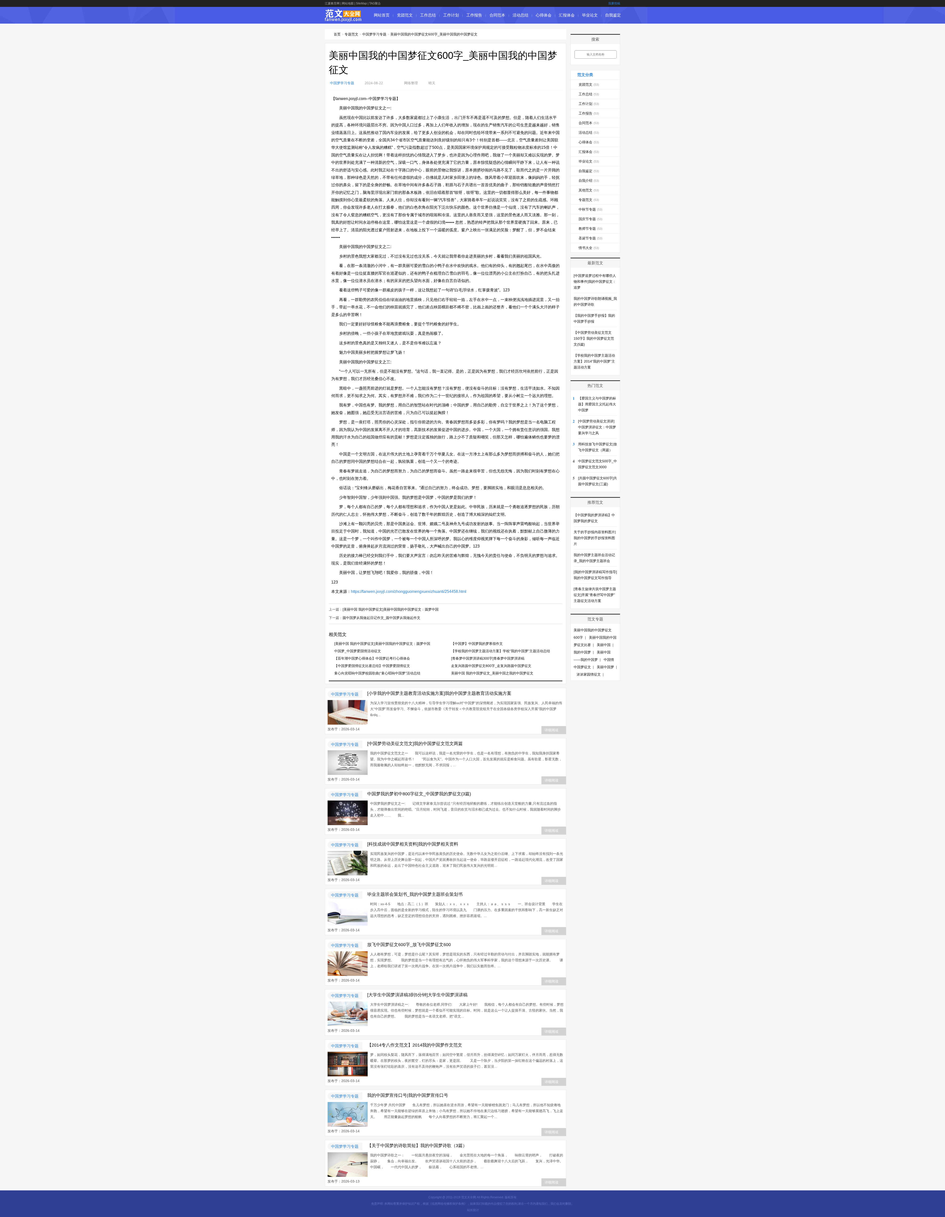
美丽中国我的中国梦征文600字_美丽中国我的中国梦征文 (433, 34)
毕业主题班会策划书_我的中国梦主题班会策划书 (415, 894)
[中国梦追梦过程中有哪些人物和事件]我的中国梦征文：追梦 (595, 281)
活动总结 (520, 15)
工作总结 (428, 15)
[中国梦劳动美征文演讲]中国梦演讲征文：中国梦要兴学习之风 (597, 427)
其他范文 (589, 190)
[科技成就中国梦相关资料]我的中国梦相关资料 (412, 844)
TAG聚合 (375, 3)
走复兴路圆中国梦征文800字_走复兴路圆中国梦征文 (491, 666)
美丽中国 (604, 645)
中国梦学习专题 (374, 34)
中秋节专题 (590, 209)
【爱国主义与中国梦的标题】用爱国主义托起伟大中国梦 (597, 404)
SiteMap (361, 3)
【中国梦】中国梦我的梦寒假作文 (477, 644)
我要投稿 (614, 3)
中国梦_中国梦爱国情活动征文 (357, 651)
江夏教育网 (332, 3)
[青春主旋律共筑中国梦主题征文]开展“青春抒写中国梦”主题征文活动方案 (595, 595)
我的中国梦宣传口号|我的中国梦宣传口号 (407, 1095)
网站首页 (382, 15)
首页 (337, 34)
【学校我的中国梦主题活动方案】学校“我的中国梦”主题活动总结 (500, 651)
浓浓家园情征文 (589, 674)
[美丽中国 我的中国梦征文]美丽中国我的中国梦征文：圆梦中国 (391, 609)
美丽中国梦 (605, 667)
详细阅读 (551, 730)
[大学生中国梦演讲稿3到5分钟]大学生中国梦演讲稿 (417, 994)
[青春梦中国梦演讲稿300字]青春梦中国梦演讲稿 (487, 658)
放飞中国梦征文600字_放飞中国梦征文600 (409, 944)
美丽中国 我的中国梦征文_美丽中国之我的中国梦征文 (492, 673)
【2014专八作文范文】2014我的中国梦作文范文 (414, 1045)
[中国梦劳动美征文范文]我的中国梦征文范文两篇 (415, 743)
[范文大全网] (343, 19)
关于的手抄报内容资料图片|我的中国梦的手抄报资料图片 (595, 538)
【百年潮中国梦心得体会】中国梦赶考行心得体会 (372, 658)
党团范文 (405, 15)
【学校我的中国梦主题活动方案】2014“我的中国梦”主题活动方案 (594, 361)
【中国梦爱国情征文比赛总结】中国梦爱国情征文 (372, 666)
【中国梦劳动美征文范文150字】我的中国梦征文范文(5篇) (594, 338)
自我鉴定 (613, 15)
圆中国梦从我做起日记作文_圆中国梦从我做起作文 (381, 618)
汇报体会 (567, 15)
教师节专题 (590, 229)
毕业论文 (590, 15)
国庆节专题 (590, 219)
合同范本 (497, 15)
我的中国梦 (582, 652)
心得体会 (543, 15)
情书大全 (589, 248)
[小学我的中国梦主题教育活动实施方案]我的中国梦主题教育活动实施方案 (439, 693)
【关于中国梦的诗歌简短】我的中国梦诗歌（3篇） (417, 1145)
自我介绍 (589, 181)
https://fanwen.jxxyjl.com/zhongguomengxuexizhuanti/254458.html (408, 591)
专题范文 (351, 34)
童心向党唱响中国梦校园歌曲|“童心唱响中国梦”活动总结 (377, 673)
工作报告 (474, 15)
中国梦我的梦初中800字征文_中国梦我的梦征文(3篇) (419, 793)
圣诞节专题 (590, 238)
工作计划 (451, 15)
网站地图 (348, 3)
